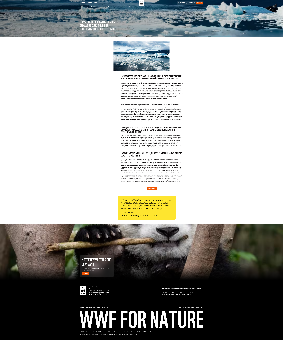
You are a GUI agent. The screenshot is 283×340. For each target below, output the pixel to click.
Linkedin (197, 307)
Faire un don (199, 3)
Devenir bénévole (96, 307)
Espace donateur (181, 3)
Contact (103, 307)
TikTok (202, 307)
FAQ (107, 307)
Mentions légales (95, 334)
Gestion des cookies (128, 334)
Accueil (81, 7)
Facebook (179, 307)
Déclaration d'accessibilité (85, 334)
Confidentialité (110, 334)
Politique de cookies (118, 334)
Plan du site (103, 334)
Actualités (87, 7)
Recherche (191, 3)
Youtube (192, 307)
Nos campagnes (89, 307)
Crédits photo (138, 335)
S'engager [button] (90, 3)
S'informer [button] (83, 3)
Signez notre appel (151, 188)
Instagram (187, 307)
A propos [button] (96, 3)
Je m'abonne (85, 273)
